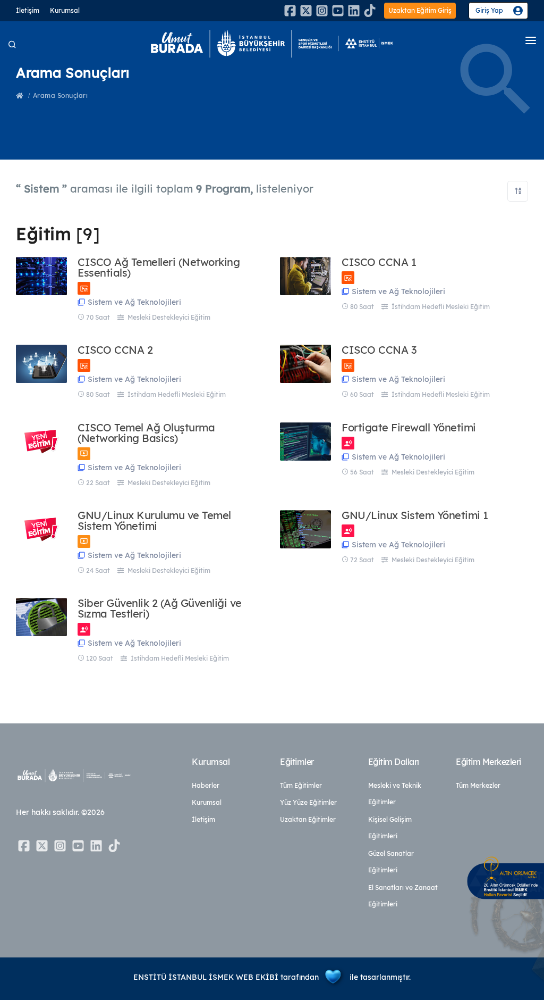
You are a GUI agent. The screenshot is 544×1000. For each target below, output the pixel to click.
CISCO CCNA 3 (379, 350)
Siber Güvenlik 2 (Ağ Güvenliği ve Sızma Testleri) (160, 608)
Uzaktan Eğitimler (308, 819)
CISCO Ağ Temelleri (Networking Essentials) (159, 267)
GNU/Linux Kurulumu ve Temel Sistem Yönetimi (154, 520)
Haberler (205, 785)
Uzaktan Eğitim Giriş (420, 10)
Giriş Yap (489, 10)
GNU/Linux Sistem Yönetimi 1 (415, 515)
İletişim (27, 10)
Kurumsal (65, 10)
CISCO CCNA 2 (115, 350)
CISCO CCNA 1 (379, 262)
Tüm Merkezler (478, 785)
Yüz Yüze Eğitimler (308, 802)
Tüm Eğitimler (301, 785)
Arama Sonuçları (60, 95)
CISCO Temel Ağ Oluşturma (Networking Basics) (146, 433)
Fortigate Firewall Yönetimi (409, 427)
